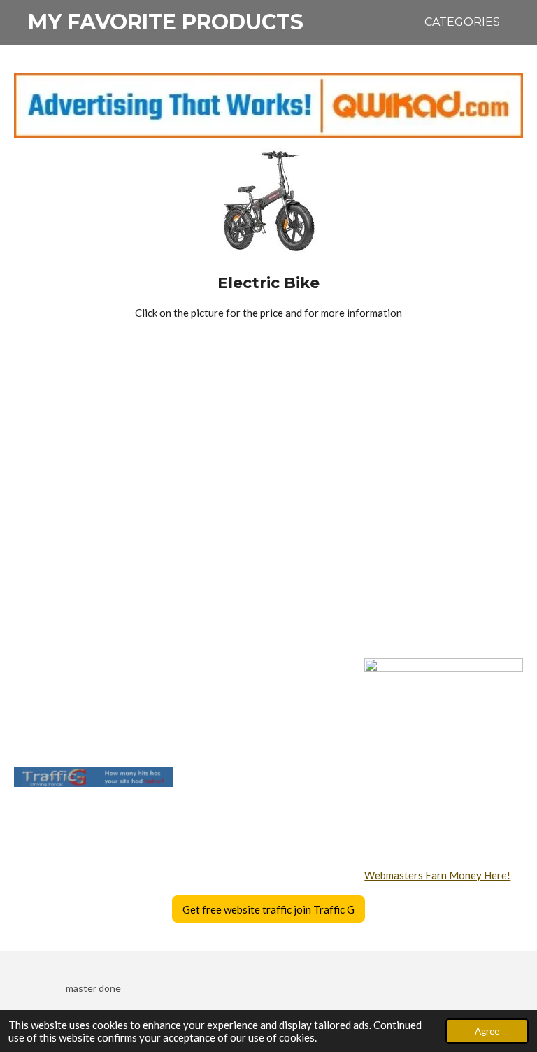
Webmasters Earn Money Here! (437, 875)
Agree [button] (487, 1031)
